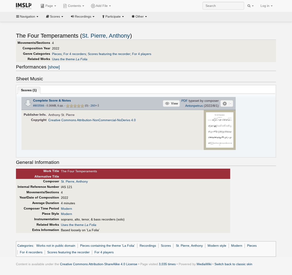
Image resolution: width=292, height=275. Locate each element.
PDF (184, 100)
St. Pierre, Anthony (106, 36)
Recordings (148, 245)
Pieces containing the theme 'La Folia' (107, 245)
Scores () (29, 90)
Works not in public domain (55, 245)
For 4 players (141, 54)
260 (93, 105)
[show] (54, 67)
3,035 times (167, 264)
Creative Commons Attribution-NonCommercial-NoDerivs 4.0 (92, 120)
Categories (25, 245)
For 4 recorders (74, 54)
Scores (166, 245)
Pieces (57, 54)
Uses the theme (69, 59)
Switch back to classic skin (233, 264)
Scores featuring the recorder (109, 54)
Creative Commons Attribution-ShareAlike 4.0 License (98, 264)
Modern (66, 208)
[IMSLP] (25, 5)
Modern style (217, 245)
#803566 (38, 105)
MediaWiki (204, 264)
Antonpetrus (194, 105)
